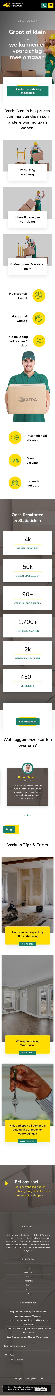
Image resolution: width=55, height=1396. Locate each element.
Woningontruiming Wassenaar (28, 1316)
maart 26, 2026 (27, 1141)
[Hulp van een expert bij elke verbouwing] (28, 895)
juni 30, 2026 (27, 944)
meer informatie (26, 1390)
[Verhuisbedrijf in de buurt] (13, 5)
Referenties (28, 1280)
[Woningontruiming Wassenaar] (28, 998)
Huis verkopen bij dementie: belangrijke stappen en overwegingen (28, 1322)
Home (28, 1268)
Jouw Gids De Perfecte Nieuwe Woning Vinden (28, 1337)
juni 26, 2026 (27, 1053)
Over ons (28, 1272)
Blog (28, 1289)
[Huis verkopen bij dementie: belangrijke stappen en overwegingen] (28, 1095)
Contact (28, 1293)
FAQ (28, 1285)
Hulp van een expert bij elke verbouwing (28, 1311)
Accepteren (41, 1389)
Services (28, 1276)
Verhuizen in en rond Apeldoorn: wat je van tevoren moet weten (28, 1330)
